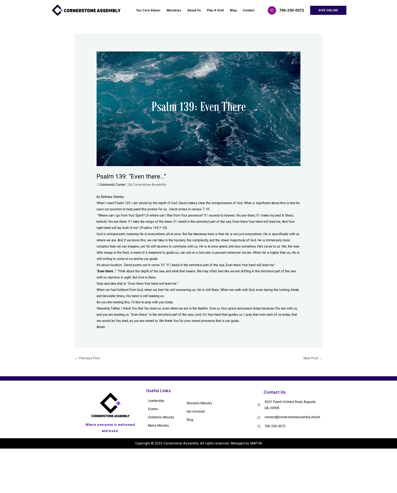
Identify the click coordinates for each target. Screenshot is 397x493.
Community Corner (112, 185)
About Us (194, 10)
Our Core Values (148, 10)
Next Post (312, 358)
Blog (233, 10)
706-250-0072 (291, 10)
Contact (248, 10)
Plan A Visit (215, 10)
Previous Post (87, 358)
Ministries (174, 10)
